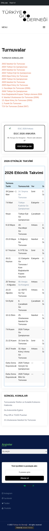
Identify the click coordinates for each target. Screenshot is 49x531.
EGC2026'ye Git (24, 146)
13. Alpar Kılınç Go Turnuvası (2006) (17, 100)
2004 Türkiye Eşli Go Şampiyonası (16, 73)
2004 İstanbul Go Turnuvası (13, 70)
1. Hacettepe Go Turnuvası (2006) (16, 88)
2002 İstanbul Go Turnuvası (13, 64)
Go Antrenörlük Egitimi (13, 410)
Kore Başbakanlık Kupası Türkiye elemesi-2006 (22, 94)
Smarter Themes (28, 527)
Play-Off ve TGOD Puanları (15, 415)
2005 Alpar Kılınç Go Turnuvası (15, 85)
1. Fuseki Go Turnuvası (11, 103)
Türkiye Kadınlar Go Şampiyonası (23, 206)
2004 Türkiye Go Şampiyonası (14, 67)
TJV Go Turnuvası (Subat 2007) (15, 106)
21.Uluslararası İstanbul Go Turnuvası (20, 420)
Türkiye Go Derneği (20, 525)
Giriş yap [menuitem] (4, 3)
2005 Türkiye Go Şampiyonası (14, 79)
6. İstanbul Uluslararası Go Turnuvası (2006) (20, 97)
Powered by (18, 486)
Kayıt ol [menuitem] (12, 3)
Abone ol (24, 478)
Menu (4, 27)
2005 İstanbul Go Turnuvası (13, 82)
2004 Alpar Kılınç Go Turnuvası (15, 76)
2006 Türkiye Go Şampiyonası (14, 91)
